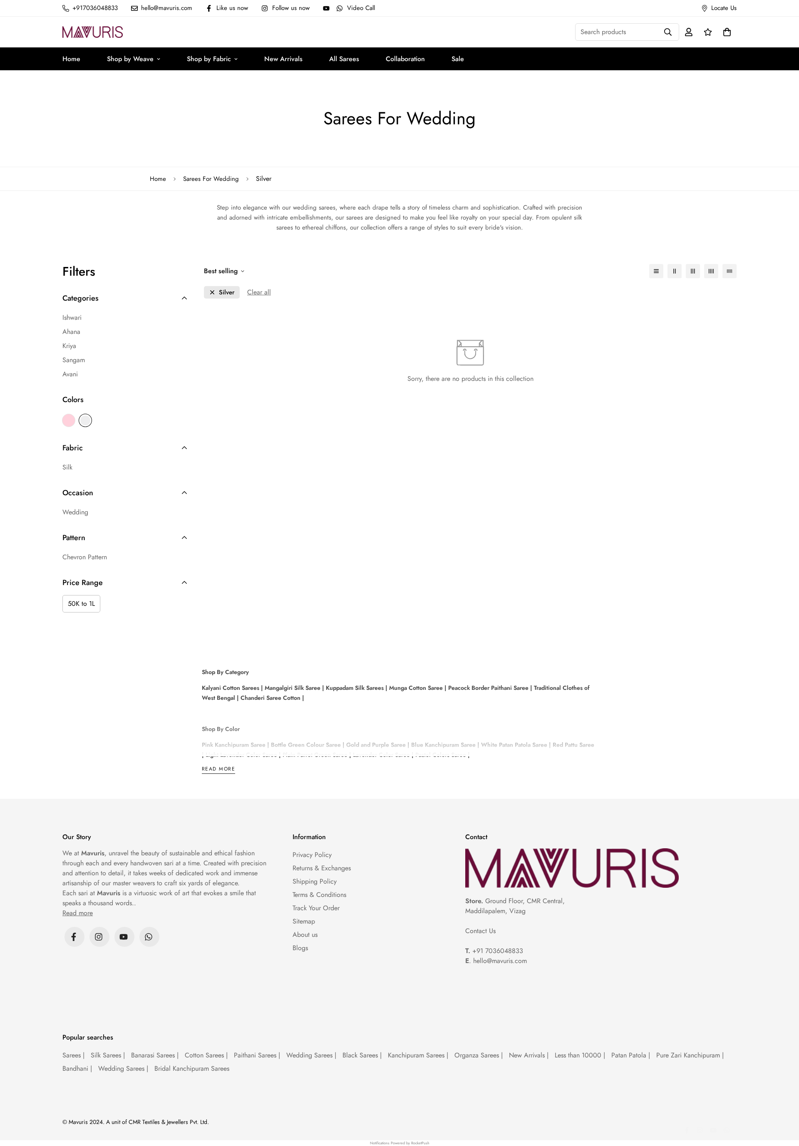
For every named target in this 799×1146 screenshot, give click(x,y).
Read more (218, 769)
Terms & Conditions (319, 894)
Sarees (73, 1055)
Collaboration (405, 59)
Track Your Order (316, 908)
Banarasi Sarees (155, 1055)
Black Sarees (362, 1055)
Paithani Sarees (257, 1055)
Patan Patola (630, 1055)
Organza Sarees (478, 1055)
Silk (67, 467)
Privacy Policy (312, 855)
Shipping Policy (315, 881)
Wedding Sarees (311, 1055)
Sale (458, 59)
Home (71, 59)
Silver (85, 420)
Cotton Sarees (206, 1055)
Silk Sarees (108, 1055)
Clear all (259, 292)
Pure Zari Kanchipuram (690, 1055)
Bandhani (77, 1068)
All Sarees (344, 59)
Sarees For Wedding (211, 178)
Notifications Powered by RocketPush (399, 1143)
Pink (68, 420)
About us (305, 934)
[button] (725, 32)
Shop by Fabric (209, 59)
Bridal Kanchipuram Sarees (191, 1068)
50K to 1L (81, 603)
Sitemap (304, 921)
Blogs (300, 948)
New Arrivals (283, 59)
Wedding (75, 512)
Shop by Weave (130, 59)
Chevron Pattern (84, 557)
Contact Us (480, 931)
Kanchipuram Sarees (418, 1055)
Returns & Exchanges (322, 868)
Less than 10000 (580, 1055)
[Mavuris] (92, 32)
